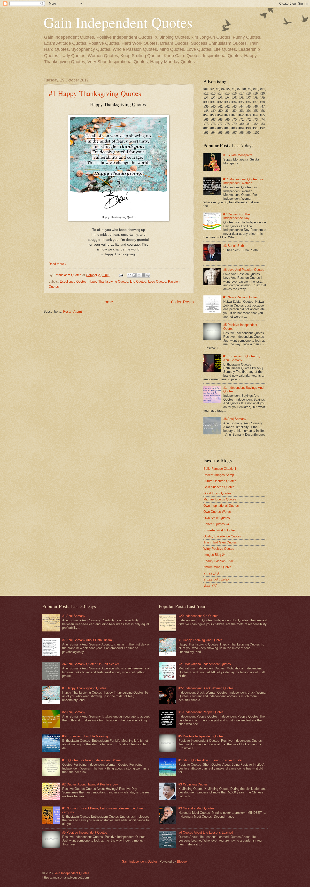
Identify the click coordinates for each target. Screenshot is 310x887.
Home (107, 302)
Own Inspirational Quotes (221, 505)
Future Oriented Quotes (219, 481)
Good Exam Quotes (217, 493)
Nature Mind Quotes (217, 567)
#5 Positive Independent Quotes (84, 832)
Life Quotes (138, 281)
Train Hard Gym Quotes (220, 542)
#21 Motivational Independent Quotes (204, 664)
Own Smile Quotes (216, 518)
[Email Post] (120, 275)
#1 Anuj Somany (73, 616)
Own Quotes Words (217, 511)
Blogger (182, 861)
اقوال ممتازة (211, 573)
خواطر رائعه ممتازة (216, 579)
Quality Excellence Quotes (222, 536)
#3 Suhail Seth (233, 246)
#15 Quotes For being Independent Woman (92, 760)
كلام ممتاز (210, 585)
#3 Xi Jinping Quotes (193, 784)
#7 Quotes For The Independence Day (236, 216)
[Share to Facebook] (143, 275)
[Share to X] (138, 275)
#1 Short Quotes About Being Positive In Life (209, 760)
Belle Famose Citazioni (219, 468)
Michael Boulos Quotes (219, 499)
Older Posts (182, 302)
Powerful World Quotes (219, 530)
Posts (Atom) (72, 311)
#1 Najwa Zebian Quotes (240, 297)
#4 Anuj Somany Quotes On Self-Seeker (90, 664)
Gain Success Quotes (218, 487)
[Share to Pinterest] (148, 275)
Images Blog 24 (214, 555)
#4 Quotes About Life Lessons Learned (205, 832)
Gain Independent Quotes (140, 861)
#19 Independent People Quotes (201, 712)
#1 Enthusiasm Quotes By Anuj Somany (241, 358)
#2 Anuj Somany (73, 712)
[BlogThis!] (134, 275)
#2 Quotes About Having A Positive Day (90, 784)
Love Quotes (157, 281)
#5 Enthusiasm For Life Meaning (85, 736)
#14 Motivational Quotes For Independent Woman (243, 181)
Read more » (58, 264)
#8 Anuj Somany (234, 419)
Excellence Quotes (73, 281)
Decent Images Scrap (218, 475)
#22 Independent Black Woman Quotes (205, 688)
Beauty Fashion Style (218, 561)
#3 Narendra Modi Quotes (196, 808)
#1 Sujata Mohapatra (237, 155)
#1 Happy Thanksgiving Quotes (95, 93)
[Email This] (129, 275)
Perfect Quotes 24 (216, 524)
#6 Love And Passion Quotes (243, 269)
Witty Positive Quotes (218, 548)
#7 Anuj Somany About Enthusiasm (87, 640)
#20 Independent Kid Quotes (198, 616)
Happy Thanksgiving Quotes (108, 281)
